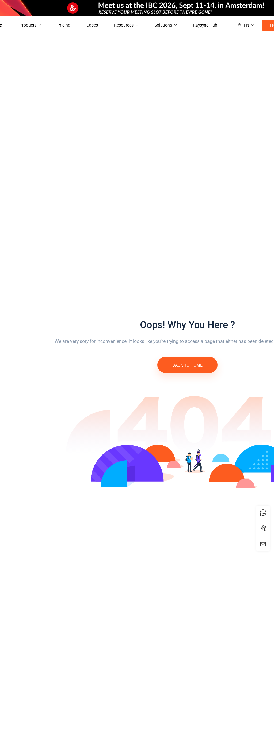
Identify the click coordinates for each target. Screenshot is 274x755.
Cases (92, 25)
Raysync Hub (205, 25)
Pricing (63, 25)
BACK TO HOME (187, 365)
